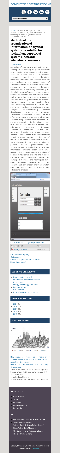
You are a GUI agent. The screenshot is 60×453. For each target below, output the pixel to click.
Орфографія (15, 257)
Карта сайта (18, 396)
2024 (15, 304)
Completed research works (30, 4)
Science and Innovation (23, 422)
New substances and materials (26, 292)
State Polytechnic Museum (24, 428)
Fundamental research (23, 277)
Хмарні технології (18, 262)
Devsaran (36, 448)
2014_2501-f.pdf (20, 249)
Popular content (20, 405)
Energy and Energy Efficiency (25, 284)
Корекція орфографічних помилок (25, 259)
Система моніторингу (19, 254)
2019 (15, 314)
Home (12, 30)
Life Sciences (18, 289)
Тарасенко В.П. (17, 64)
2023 (15, 306)
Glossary (17, 402)
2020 (15, 311)
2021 (15, 309)
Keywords (17, 408)
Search (16, 399)
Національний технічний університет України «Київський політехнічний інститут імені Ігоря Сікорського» (30, 359)
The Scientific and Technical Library (28, 431)
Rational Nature (20, 287)
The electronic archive (22, 434)
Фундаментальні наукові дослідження (27, 242)
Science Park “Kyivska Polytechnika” (28, 425)
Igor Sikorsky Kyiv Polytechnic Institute (29, 419)
